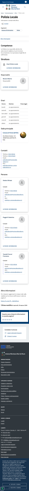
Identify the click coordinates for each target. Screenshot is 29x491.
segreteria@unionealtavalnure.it (14, 268)
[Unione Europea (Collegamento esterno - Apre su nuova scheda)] (14, 347)
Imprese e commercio (6, 401)
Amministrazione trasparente (8, 447)
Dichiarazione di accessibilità (8, 455)
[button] (8, 2)
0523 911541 (11, 154)
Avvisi (2, 412)
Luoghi (2, 421)
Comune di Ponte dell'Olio (10, 133)
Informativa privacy (6, 449)
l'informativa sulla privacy (14, 480)
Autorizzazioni (4, 388)
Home (2, 13)
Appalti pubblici (5, 398)
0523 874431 (11, 156)
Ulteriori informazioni (14, 68)
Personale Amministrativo (8, 372)
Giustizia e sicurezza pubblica (8, 391)
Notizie (3, 410)
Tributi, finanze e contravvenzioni (9, 396)
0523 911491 (6, 435)
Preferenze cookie (7, 478)
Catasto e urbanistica (6, 383)
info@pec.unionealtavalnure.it (13, 200)
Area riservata (4, 457)
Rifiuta (16, 484)
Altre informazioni (5, 39)
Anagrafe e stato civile (7, 386)
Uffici (16, 13)
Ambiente (3, 393)
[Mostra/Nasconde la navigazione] (3, 7)
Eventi (2, 423)
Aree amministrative (6, 365)
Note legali (4, 452)
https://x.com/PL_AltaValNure (10, 301)
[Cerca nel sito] (25, 7)
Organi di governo (5, 362)
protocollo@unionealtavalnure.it (13, 438)
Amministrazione (9, 13)
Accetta (16, 487)
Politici (2, 370)
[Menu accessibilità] (2, 488)
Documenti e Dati (5, 375)
